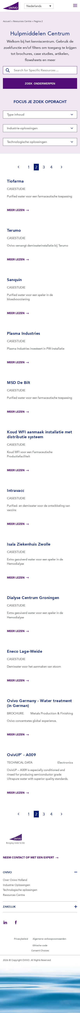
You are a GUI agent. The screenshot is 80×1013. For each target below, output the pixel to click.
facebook (15, 922)
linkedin (5, 922)
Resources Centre (22, 21)
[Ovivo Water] (10, 6)
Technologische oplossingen (20, 890)
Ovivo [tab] (7, 872)
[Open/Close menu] (75, 6)
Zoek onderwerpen (40, 83)
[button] (38, 6)
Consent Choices (40, 950)
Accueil (7, 21)
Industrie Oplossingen (16, 885)
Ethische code (40, 945)
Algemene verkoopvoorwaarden (49, 938)
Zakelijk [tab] (9, 906)
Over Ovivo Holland (15, 880)
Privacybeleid (21, 938)
